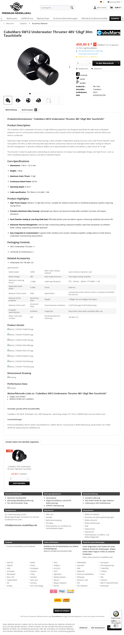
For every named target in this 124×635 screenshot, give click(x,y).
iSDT (55, 571)
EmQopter (34, 568)
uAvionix (103, 580)
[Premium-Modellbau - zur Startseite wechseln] (16, 7)
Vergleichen (83, 68)
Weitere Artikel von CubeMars (21, 399)
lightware (57, 574)
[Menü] (120, 611)
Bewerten (98, 68)
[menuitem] (57, 7)
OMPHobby (81, 562)
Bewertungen (29, 110)
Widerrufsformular (92, 523)
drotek (9, 586)
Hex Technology (36, 586)
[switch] (116, 625)
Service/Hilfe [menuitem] (114, 2)
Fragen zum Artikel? (17, 396)
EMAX (32, 562)
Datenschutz (90, 529)
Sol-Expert (104, 562)
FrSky (32, 574)
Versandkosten (57, 616)
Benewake (11, 574)
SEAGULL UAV (82, 580)
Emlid (32, 565)
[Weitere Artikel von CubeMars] (108, 34)
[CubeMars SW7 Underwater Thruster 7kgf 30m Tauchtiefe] (19, 455)
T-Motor (103, 571)
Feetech (33, 571)
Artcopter (11, 571)
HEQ (55, 562)
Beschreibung (11, 110)
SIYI (78, 583)
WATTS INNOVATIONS (109, 583)
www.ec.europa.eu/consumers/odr (58, 551)
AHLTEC (10, 562)
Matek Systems (60, 577)
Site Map (49, 523)
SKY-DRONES (82, 586)
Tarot (102, 574)
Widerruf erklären (92, 514)
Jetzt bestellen (19, 483)
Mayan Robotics (60, 583)
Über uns (49, 514)
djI (8, 583)
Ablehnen (83, 628)
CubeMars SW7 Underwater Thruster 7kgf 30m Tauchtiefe (19, 467)
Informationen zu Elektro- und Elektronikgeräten (97, 536)
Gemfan (33, 577)
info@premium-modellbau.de (21, 525)
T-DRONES (104, 568)
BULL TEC (11, 577)
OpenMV (80, 565)
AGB (86, 526)
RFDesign (81, 577)
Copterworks (12, 580)
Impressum (89, 532)
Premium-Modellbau (85, 574)
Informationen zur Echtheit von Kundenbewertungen (58, 527)
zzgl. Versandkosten (90, 48)
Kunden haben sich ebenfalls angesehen (22, 442)
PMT (79, 568)
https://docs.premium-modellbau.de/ (98, 557)
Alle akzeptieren (98, 628)
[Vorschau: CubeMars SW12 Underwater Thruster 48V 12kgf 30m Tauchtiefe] (8, 100)
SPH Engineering (107, 565)
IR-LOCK (57, 568)
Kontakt (49, 517)
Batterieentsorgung (54, 520)
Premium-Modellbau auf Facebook (21, 546)
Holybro (57, 565)
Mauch (56, 580)
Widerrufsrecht (91, 520)
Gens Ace (34, 580)
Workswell (104, 586)
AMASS (10, 565)
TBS (101, 577)
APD (8, 568)
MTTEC (56, 586)
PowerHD (80, 571)
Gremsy (33, 583)
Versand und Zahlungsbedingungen (99, 517)
